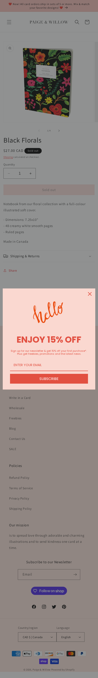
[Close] (89, 293)
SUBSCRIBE (49, 378)
